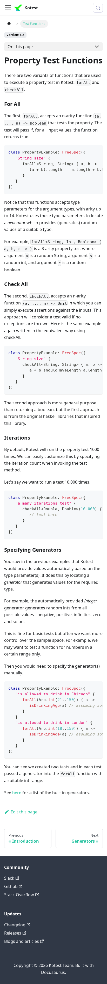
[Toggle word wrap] (87, 151)
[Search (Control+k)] (98, 8)
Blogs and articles (21, 941)
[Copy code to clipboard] (96, 151)
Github (11, 886)
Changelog (14, 925)
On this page (20, 46)
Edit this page (24, 812)
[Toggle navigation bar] (8, 8)
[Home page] (9, 24)
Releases (12, 933)
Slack (9, 878)
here (16, 793)
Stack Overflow (19, 895)
